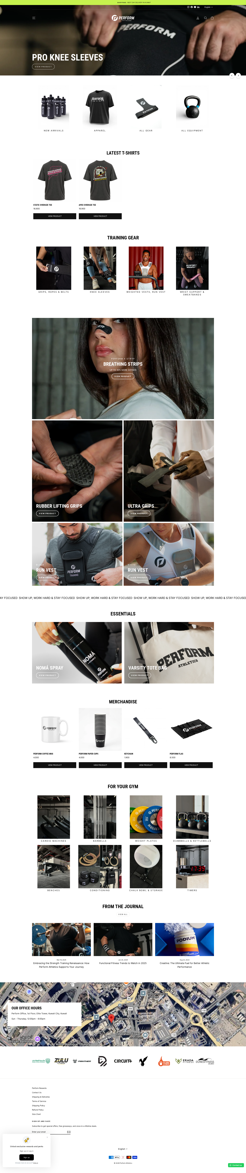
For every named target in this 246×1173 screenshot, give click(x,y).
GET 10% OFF (123, 598)
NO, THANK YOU (123, 608)
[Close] (158, 558)
